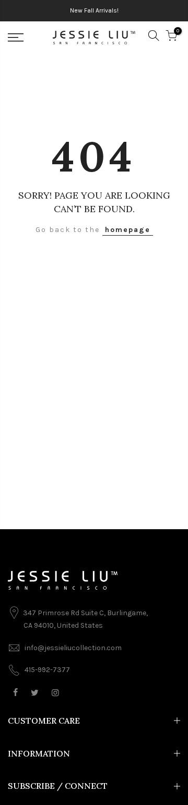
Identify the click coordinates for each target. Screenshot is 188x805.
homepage (127, 229)
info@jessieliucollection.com (73, 647)
